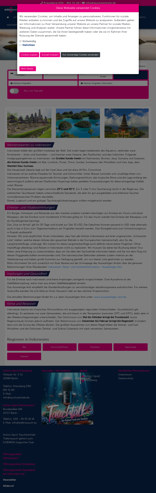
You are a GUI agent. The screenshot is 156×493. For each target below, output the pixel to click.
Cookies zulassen (29, 54)
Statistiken (28, 44)
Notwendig (29, 41)
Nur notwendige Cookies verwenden (80, 54)
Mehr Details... (27, 68)
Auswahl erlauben (50, 54)
